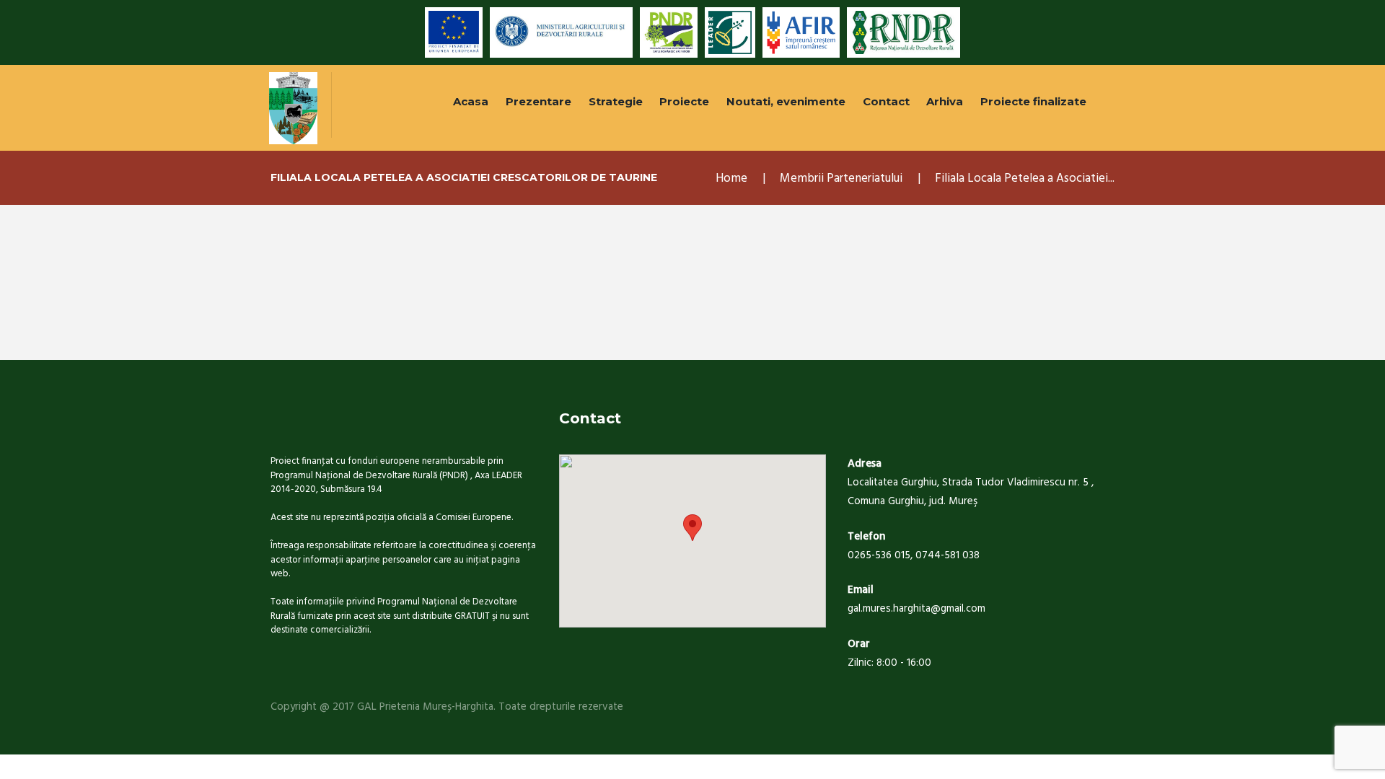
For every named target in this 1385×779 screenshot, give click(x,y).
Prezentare (538, 101)
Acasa (470, 101)
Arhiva (944, 101)
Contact (886, 101)
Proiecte (684, 101)
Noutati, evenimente (785, 101)
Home (731, 178)
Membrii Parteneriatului (841, 178)
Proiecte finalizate (1033, 101)
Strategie (616, 101)
